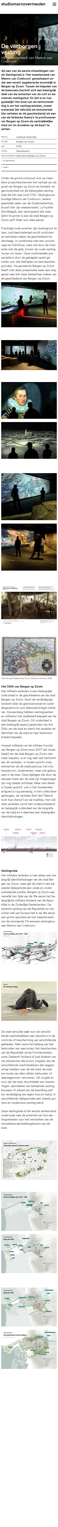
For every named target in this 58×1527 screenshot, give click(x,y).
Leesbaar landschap (26, 136)
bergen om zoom (25, 141)
